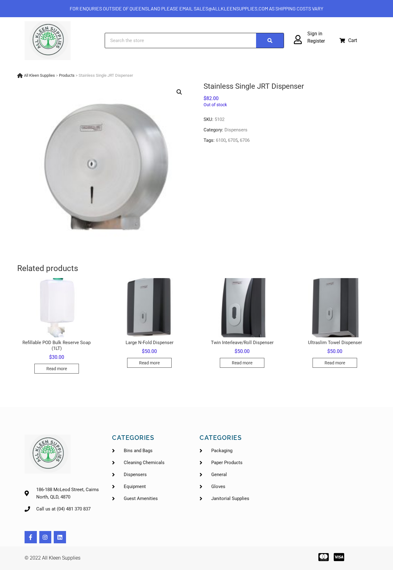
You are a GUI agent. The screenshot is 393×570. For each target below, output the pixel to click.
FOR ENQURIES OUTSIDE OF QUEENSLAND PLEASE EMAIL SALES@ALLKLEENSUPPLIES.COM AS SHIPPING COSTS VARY (196, 8)
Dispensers (235, 130)
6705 (233, 140)
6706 (245, 140)
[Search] (270, 40)
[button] (348, 40)
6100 (221, 140)
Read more (56, 368)
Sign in (314, 34)
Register (316, 41)
